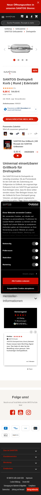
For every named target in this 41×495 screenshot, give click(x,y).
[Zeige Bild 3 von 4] (22, 60)
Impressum (29, 478)
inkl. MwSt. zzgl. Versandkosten (14, 99)
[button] (20, 88)
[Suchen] (3, 23)
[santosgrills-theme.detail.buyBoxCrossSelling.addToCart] (17, 156)
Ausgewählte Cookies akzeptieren (20, 288)
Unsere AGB (25, 482)
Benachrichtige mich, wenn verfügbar (22, 119)
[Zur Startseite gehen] (10, 17)
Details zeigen (28, 274)
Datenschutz (6, 489)
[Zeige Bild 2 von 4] (18, 60)
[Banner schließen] (38, 3)
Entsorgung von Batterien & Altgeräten (15, 485)
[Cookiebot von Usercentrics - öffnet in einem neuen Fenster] (28, 204)
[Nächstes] (36, 49)
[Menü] (3, 17)
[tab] (6, 133)
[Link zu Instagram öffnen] (28, 415)
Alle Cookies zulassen (20, 281)
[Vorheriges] (4, 49)
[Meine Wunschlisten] (31, 16)
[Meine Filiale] (22, 16)
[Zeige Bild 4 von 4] (27, 60)
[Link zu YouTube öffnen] (21, 415)
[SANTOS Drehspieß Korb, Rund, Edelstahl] (20, 49)
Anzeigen (29, 152)
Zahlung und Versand (18, 489)
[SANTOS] (10, 73)
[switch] (35, 250)
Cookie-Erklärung (15, 482)
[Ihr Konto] (27, 16)
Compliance (31, 485)
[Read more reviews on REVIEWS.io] (20, 324)
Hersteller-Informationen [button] (13, 298)
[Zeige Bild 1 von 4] (14, 60)
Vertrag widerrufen (32, 489)
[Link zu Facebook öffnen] (13, 415)
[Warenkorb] (36, 16)
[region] (20, 50)
